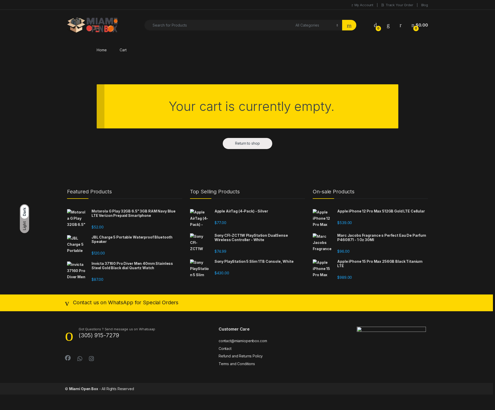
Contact (225, 348)
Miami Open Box (83, 389)
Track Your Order (399, 5)
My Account (363, 5)
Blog (424, 5)
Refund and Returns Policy (241, 356)
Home (101, 50)
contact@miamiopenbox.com (243, 341)
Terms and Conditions (237, 364)
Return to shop (247, 143)
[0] (375, 25)
